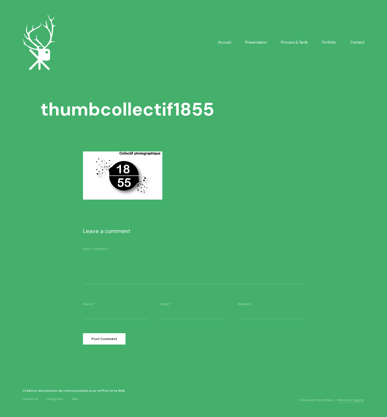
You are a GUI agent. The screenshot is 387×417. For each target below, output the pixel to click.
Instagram (55, 399)
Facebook (30, 399)
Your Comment (96, 249)
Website (244, 304)
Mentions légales (350, 400)
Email (166, 304)
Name (89, 304)
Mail (75, 399)
